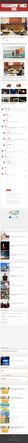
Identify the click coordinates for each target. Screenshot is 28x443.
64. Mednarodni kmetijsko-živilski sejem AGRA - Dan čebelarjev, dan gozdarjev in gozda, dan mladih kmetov (17, 389)
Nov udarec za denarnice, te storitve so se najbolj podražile (18, 236)
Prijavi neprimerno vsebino (11, 111)
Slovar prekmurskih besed (4, 367)
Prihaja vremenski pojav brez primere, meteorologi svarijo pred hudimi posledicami (18, 255)
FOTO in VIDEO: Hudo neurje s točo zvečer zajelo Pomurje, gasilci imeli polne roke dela (18, 294)
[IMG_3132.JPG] (19, 86)
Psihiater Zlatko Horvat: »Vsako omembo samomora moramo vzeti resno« (17, 276)
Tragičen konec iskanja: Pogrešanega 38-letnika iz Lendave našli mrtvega (18, 245)
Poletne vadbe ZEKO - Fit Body (14, 417)
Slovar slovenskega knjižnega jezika (6, 375)
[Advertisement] (14, 336)
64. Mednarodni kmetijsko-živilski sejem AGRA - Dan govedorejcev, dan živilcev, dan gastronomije (17, 398)
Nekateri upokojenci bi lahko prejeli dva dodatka (16, 285)
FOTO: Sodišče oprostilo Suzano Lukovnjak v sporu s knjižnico (17, 303)
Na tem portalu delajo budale (5, 322)
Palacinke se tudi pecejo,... (5, 319)
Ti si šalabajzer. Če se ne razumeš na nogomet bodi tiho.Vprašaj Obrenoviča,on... (12, 313)
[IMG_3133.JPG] (9, 86)
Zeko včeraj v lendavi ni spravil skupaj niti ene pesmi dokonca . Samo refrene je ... (12, 316)
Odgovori (24, 111)
